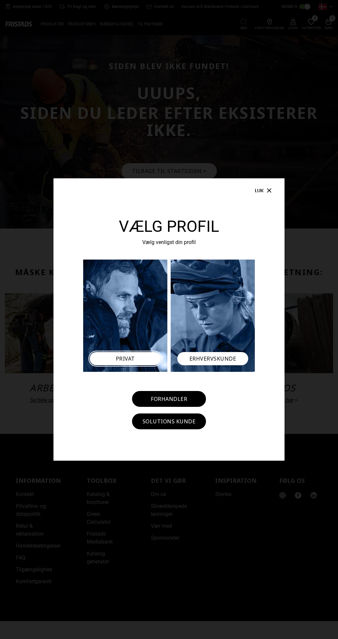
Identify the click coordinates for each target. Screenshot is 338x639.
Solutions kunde (169, 421)
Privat (125, 358)
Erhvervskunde (212, 358)
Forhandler (169, 399)
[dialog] (169, 319)
